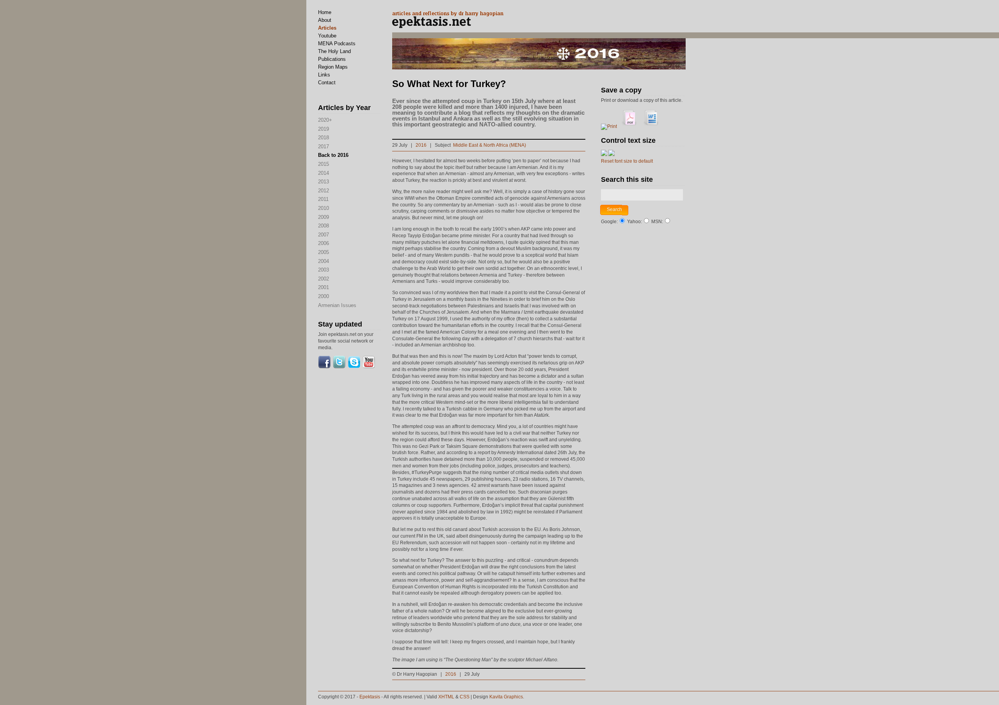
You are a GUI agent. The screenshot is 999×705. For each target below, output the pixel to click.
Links (324, 75)
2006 (323, 243)
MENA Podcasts (337, 43)
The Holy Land (334, 51)
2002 (323, 279)
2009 (323, 217)
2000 (323, 296)
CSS (464, 697)
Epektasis (369, 697)
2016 (421, 145)
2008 (323, 226)
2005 (323, 252)
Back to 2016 (333, 155)
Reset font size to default (627, 161)
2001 (323, 287)
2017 (323, 146)
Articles (327, 28)
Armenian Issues (337, 305)
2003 (323, 270)
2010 (323, 208)
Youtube (327, 36)
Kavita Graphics (506, 697)
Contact (327, 82)
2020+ (325, 120)
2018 (323, 137)
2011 (323, 199)
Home (324, 12)
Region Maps (333, 67)
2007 (323, 235)
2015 (323, 164)
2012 (323, 191)
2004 (323, 261)
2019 (323, 129)
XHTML (446, 697)
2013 (323, 182)
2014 (323, 173)
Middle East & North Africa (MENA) (489, 145)
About (324, 20)
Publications (332, 59)
